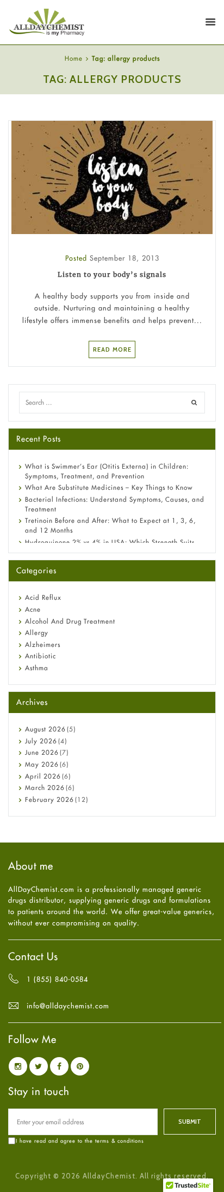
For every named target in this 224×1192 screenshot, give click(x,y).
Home (74, 58)
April (43, 776)
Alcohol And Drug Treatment (70, 621)
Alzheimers (42, 644)
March (45, 787)
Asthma (36, 668)
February (49, 799)
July (41, 741)
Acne (33, 609)
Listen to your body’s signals (112, 274)
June (42, 752)
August (45, 729)
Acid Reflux (43, 597)
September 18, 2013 (124, 258)
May (42, 764)
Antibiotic (40, 656)
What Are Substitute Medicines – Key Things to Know (108, 487)
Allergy (36, 633)
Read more (112, 349)
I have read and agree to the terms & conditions (80, 1140)
